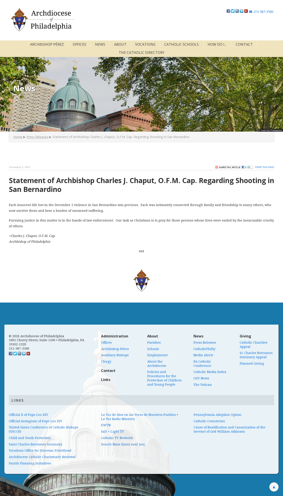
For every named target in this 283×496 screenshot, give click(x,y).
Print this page (264, 167)
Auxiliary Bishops (115, 355)
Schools (153, 349)
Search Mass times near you (123, 444)
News (100, 44)
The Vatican (202, 384)
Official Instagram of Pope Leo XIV (35, 421)
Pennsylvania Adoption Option (217, 414)
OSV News (201, 378)
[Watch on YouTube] (246, 11)
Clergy (106, 361)
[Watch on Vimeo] (241, 11)
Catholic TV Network (117, 438)
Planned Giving (252, 363)
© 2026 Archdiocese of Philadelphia (36, 336)
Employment (157, 355)
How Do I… (217, 44)
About (120, 44)
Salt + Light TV (112, 431)
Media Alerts (203, 355)
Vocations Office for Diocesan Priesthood (40, 450)
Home (17, 137)
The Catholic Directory (141, 52)
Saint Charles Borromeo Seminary (35, 444)
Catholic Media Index (209, 372)
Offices (79, 44)
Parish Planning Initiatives (30, 463)
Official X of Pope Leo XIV (28, 414)
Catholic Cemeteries (209, 421)
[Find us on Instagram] (237, 11)
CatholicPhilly (204, 349)
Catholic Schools (181, 44)
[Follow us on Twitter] (233, 11)
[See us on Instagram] (19, 354)
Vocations (145, 44)
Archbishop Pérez (47, 44)
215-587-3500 (261, 11)
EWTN (106, 425)
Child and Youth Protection (30, 438)
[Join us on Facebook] (228, 11)
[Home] (42, 19)
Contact (244, 44)
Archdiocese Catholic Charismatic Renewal (42, 457)
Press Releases (37, 137)
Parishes (154, 342)
